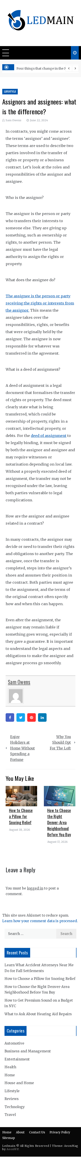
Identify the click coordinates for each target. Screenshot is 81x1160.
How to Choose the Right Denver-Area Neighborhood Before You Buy (59, 822)
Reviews (11, 1099)
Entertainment (17, 1059)
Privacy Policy (60, 1132)
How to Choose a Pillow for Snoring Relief (21, 816)
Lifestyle (10, 91)
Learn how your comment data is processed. (40, 921)
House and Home (19, 1083)
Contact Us (37, 1132)
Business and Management (27, 1051)
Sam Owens (13, 120)
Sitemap (8, 1138)
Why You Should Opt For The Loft (60, 742)
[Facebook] (10, 717)
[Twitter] (20, 717)
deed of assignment (48, 435)
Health (10, 1067)
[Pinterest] (31, 717)
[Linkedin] (42, 717)
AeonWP (12, 1149)
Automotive (14, 1043)
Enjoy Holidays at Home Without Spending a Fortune (22, 748)
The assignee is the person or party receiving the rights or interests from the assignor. (40, 303)
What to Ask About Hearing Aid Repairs (38, 1014)
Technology (14, 1107)
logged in (35, 888)
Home (9, 1075)
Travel (10, 1115)
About (20, 1132)
